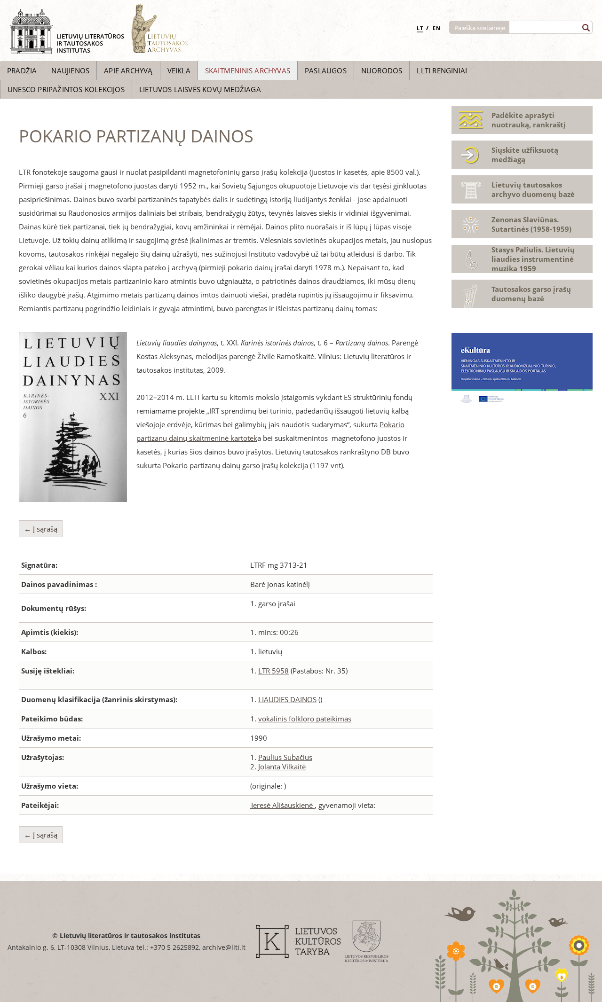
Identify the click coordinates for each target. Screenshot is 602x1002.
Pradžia (22, 70)
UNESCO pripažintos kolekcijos (66, 89)
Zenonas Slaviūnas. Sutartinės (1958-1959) (531, 224)
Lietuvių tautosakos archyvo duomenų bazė (533, 189)
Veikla (178, 70)
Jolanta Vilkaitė (282, 766)
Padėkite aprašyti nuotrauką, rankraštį (528, 119)
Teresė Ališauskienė (282, 805)
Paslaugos (326, 70)
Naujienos (70, 70)
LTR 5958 (273, 670)
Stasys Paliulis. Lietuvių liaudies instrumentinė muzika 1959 (533, 259)
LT (420, 27)
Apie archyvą (128, 70)
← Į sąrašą (40, 528)
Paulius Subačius (285, 757)
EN (437, 27)
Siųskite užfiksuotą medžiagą (524, 154)
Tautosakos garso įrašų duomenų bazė (531, 293)
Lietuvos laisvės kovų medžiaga (200, 89)
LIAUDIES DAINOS (287, 699)
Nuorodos (382, 70)
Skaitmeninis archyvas (247, 70)
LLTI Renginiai (442, 70)
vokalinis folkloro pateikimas (304, 718)
